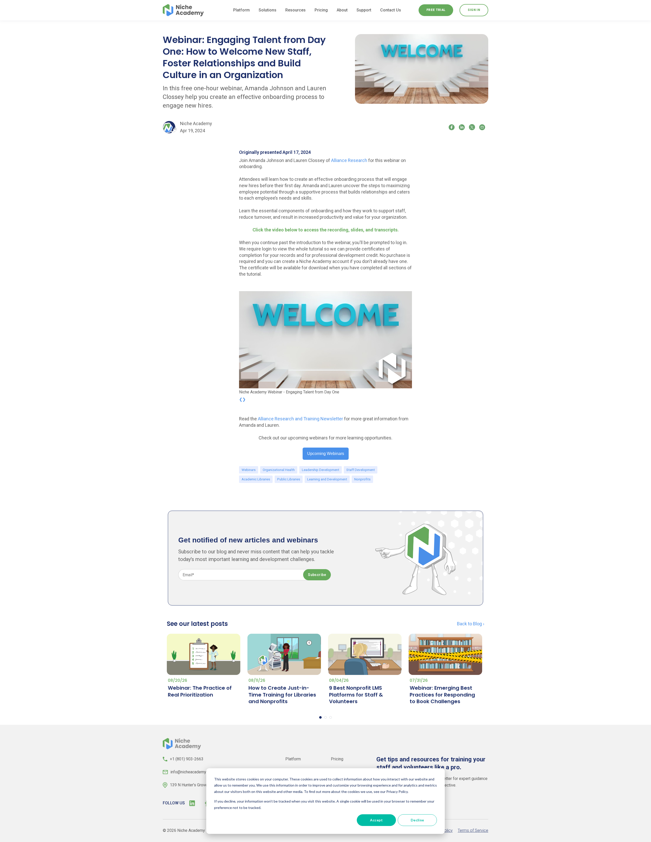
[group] (325, 343)
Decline (417, 820)
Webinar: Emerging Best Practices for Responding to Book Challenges (442, 695)
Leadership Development (320, 470)
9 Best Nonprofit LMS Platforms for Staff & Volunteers (356, 695)
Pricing (337, 759)
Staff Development (360, 470)
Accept (376, 820)
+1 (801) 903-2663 (186, 759)
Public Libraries (288, 479)
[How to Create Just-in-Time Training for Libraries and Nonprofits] (284, 654)
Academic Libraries (256, 479)
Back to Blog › (470, 623)
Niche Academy (196, 123)
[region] (325, 343)
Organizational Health (279, 470)
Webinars (249, 470)
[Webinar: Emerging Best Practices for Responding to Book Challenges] (445, 654)
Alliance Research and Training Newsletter (300, 418)
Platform (293, 759)
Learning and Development (327, 479)
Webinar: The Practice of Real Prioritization (200, 691)
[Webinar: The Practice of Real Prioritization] (203, 654)
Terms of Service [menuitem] (473, 830)
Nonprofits (362, 479)
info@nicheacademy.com (192, 772)
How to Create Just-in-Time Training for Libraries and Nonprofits (282, 695)
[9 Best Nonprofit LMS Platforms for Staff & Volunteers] (365, 654)
